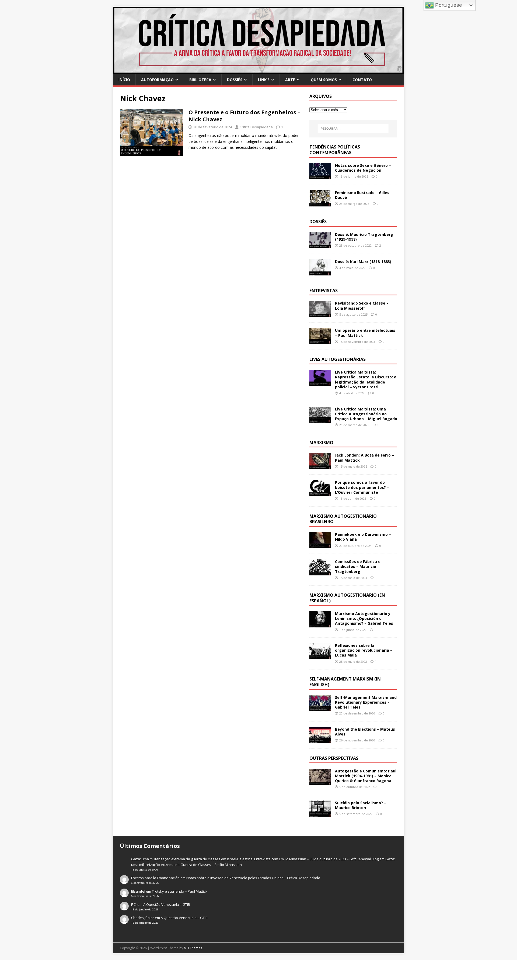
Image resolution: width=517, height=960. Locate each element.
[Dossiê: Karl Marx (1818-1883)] (320, 272)
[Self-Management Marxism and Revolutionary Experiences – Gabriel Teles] (320, 707)
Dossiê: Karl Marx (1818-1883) (363, 261)
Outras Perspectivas (333, 758)
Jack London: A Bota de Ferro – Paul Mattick (364, 457)
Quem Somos (324, 79)
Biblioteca (200, 79)
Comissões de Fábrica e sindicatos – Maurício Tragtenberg (357, 566)
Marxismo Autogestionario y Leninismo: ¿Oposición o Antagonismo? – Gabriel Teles (364, 618)
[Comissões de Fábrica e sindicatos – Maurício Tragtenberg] (320, 572)
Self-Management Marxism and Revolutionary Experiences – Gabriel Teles (366, 702)
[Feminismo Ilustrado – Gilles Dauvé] (320, 203)
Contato (362, 79)
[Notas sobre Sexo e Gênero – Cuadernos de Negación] (320, 175)
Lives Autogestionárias (337, 359)
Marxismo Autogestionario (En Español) (347, 598)
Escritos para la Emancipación (155, 877)
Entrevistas (323, 290)
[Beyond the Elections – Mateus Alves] (320, 740)
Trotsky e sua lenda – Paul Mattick (179, 891)
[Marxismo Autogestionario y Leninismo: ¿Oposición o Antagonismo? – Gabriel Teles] (320, 624)
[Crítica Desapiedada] (258, 71)
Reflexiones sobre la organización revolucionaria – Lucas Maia (363, 650)
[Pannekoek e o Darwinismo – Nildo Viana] (320, 545)
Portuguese (448, 5)
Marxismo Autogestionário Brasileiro (343, 519)
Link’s (264, 79)
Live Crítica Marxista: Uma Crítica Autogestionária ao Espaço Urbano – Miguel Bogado (366, 413)
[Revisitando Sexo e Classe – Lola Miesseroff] (320, 313)
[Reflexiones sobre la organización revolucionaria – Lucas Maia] (320, 656)
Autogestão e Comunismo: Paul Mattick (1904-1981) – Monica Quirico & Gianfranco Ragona (365, 775)
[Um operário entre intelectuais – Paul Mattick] (320, 341)
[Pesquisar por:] (353, 128)
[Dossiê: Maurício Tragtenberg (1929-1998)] (320, 244)
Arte (290, 79)
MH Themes (193, 948)
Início (124, 79)
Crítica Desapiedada (256, 127)
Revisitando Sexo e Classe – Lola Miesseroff (362, 305)
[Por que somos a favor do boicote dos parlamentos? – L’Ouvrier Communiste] (320, 493)
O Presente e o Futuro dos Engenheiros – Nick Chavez (244, 116)
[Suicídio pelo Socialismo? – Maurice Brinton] (320, 813)
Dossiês (234, 79)
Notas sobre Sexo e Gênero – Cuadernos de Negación (363, 168)
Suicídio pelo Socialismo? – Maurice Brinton (360, 805)
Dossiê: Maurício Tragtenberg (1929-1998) (364, 237)
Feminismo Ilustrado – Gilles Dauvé (362, 195)
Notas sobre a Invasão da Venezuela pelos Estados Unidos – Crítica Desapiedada (253, 877)
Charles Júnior (142, 917)
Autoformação (157, 79)
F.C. (134, 904)
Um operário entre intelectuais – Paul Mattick (365, 333)
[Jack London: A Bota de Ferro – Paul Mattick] (320, 465)
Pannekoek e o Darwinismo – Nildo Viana (363, 537)
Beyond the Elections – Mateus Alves (365, 732)
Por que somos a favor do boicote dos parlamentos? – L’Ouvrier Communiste (362, 487)
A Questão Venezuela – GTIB (166, 904)
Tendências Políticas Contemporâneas (334, 150)
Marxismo (321, 443)
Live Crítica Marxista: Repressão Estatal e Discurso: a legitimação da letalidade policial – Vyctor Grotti (365, 379)
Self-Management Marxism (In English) (345, 682)
